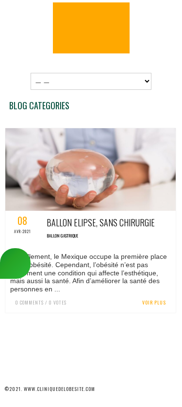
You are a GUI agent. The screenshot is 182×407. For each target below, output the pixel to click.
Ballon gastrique (62, 235)
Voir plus (154, 302)
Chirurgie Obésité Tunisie (91, 27)
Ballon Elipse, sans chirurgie (101, 222)
